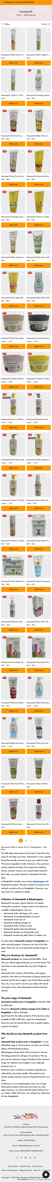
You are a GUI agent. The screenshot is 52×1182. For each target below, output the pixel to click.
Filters (7, 24)
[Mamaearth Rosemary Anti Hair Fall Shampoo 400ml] (39, 404)
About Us (37, 1170)
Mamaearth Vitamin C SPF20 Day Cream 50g (13, 95)
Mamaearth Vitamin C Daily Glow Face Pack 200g (39, 378)
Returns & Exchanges (10, 1170)
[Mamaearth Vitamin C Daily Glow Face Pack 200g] (39, 364)
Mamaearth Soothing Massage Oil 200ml (39, 95)
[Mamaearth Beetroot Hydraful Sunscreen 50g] (39, 161)
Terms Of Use (13, 1166)
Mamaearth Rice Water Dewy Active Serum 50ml (39, 500)
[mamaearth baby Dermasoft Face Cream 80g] (39, 566)
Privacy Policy (37, 1166)
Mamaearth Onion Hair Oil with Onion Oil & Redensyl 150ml (39, 824)
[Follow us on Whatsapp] (35, 1158)
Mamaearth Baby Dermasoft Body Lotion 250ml (39, 702)
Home (19, 15)
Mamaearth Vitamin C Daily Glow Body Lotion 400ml (13, 500)
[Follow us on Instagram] (30, 1158)
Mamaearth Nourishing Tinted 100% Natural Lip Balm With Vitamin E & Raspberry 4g (39, 662)
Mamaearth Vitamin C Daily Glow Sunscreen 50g (39, 216)
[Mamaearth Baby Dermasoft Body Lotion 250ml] (39, 688)
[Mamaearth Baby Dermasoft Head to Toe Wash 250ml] (13, 728)
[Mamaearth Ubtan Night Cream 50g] (39, 40)
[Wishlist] (23, 30)
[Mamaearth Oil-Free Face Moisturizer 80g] (13, 809)
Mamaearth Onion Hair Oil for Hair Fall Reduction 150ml (39, 621)
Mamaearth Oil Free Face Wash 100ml (13, 135)
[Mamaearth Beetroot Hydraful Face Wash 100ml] (13, 688)
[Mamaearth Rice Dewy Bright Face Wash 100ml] (13, 161)
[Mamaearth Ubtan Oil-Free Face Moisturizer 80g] (39, 769)
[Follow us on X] (17, 1157)
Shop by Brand (29, 15)
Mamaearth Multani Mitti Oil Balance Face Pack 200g (13, 378)
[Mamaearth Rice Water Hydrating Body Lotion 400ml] (13, 445)
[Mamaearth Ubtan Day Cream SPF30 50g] (13, 40)
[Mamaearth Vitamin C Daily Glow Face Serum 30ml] (13, 526)
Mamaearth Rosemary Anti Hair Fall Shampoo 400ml (39, 419)
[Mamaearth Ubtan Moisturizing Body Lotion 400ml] (39, 445)
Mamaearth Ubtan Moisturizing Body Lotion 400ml (39, 459)
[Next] (31, 841)
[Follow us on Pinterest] (26, 1158)
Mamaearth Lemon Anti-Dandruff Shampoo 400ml (13, 419)
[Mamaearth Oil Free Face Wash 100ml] (13, 121)
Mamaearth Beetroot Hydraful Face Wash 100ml (13, 702)
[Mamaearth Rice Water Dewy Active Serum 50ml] (39, 485)
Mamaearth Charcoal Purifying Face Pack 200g (39, 338)
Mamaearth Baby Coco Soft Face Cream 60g (39, 257)
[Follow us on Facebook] (21, 1158)
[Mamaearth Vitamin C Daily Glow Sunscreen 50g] (39, 202)
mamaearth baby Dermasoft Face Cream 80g (39, 581)
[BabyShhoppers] (26, 1116)
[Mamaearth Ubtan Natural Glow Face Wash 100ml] (39, 121)
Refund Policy (25, 1166)
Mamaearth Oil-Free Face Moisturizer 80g (13, 824)
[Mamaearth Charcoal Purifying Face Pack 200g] (39, 323)
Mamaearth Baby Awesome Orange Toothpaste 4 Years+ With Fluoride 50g (13, 257)
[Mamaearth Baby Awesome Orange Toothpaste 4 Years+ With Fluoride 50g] (13, 242)
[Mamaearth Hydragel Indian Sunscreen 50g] (13, 202)
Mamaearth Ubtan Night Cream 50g (39, 54)
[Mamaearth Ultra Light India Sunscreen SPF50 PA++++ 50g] (13, 283)
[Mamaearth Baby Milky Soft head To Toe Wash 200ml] (39, 283)
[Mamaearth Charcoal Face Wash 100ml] (39, 728)
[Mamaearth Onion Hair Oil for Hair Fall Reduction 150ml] (39, 607)
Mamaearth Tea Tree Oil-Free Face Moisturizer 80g (13, 783)
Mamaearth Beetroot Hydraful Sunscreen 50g (39, 176)
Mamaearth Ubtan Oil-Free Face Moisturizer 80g (39, 783)
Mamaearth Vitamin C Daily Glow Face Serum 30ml (13, 540)
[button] (13, 63)
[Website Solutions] (40, 1179)
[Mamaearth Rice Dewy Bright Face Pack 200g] (13, 323)
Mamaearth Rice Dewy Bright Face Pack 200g (13, 338)
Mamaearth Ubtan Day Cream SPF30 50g (13, 54)
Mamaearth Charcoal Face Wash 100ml (39, 743)
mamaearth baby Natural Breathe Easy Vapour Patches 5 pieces (39, 540)
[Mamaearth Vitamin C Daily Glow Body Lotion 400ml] (13, 485)
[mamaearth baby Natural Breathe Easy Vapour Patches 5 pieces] (39, 526)
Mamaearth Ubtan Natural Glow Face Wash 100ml (39, 135)
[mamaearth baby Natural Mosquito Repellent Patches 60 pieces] (13, 566)
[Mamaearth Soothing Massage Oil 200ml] (39, 80)
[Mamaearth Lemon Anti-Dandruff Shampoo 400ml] (13, 404)
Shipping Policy (25, 1170)
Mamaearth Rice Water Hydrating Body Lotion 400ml (13, 459)
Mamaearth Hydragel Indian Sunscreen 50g (13, 216)
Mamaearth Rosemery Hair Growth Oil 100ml (13, 621)
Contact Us (46, 1170)
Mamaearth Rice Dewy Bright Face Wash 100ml (13, 176)
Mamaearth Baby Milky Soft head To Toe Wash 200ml (39, 297)
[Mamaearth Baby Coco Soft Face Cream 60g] (39, 242)
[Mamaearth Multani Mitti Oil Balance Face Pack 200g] (13, 364)
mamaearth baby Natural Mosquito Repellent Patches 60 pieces (13, 581)
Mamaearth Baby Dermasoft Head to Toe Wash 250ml (13, 743)
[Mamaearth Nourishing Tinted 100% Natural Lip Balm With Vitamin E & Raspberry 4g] (39, 647)
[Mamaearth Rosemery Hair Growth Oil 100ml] (13, 607)
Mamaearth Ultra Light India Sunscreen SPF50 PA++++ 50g (13, 297)
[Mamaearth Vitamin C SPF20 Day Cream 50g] (13, 80)
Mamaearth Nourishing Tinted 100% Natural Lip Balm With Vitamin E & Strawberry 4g (13, 662)
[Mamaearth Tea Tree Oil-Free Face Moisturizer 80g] (13, 769)
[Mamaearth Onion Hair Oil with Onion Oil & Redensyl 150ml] (39, 809)
